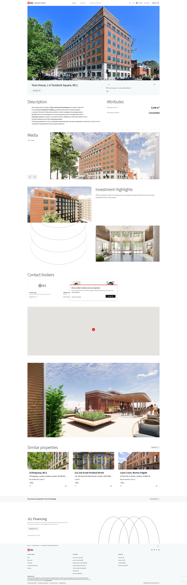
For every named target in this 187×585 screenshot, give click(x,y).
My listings (29, 563)
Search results (35, 545)
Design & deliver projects (78, 565)
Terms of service (54, 583)
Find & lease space (77, 557)
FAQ (28, 557)
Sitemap (29, 568)
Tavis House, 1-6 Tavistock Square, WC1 (49, 545)
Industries (75, 570)
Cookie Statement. (76, 292)
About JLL (120, 557)
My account (29, 560)
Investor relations (122, 565)
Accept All (110, 296)
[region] (93, 292)
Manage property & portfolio (79, 563)
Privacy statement (32, 583)
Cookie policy (62, 583)
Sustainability (121, 563)
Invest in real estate (77, 560)
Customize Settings (76, 296)
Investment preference (32, 565)
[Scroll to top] (158, 546)
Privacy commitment (43, 583)
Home (28, 545)
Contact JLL (120, 560)
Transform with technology (79, 568)
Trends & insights (76, 573)
